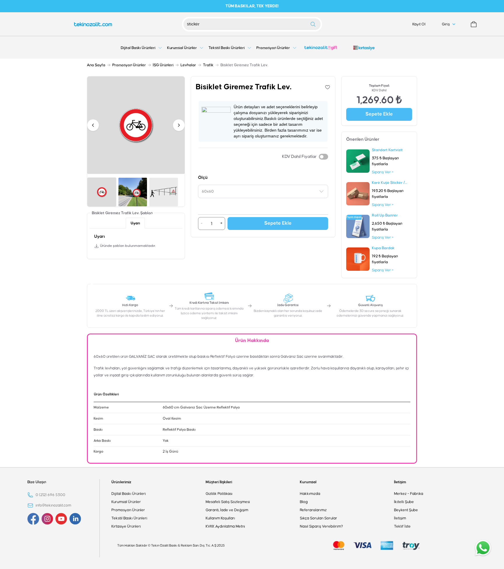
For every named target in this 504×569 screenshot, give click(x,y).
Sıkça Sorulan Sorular (318, 518)
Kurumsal (308, 482)
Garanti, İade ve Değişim (227, 510)
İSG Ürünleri (163, 65)
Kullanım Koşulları (220, 518)
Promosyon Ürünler (129, 65)
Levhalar (188, 65)
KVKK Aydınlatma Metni (225, 526)
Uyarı (135, 223)
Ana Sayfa (96, 65)
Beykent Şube (406, 510)
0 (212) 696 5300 (50, 495)
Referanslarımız (313, 510)
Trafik (208, 65)
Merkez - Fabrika (408, 494)
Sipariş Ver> (382, 172)
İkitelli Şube (404, 502)
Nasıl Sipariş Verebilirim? (321, 526)
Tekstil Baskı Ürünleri (129, 518)
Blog (304, 502)
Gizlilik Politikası (219, 494)
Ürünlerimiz (121, 482)
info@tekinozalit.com (53, 505)
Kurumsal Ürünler (126, 502)
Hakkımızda (310, 494)
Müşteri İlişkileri (219, 482)
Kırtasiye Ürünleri (126, 526)
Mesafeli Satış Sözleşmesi (228, 502)
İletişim (400, 482)
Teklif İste (402, 526)
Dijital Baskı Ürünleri (128, 494)
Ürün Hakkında (252, 340)
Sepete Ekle (278, 223)
